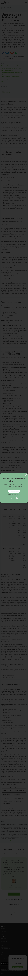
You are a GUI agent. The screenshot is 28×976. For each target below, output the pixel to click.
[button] (26, 475)
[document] (14, 488)
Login (20, 494)
